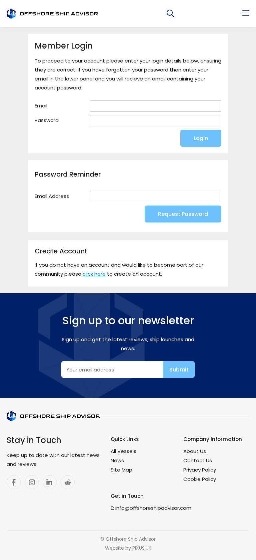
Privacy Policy (199, 469)
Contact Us (197, 460)
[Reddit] (68, 482)
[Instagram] (32, 482)
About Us (194, 451)
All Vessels (123, 451)
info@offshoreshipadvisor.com (153, 507)
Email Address (52, 196)
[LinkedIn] (50, 482)
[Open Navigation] (245, 13)
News (117, 460)
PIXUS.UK (141, 548)
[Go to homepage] (52, 14)
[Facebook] (14, 482)
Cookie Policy (199, 479)
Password (47, 120)
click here (94, 273)
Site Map (121, 469)
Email (41, 105)
